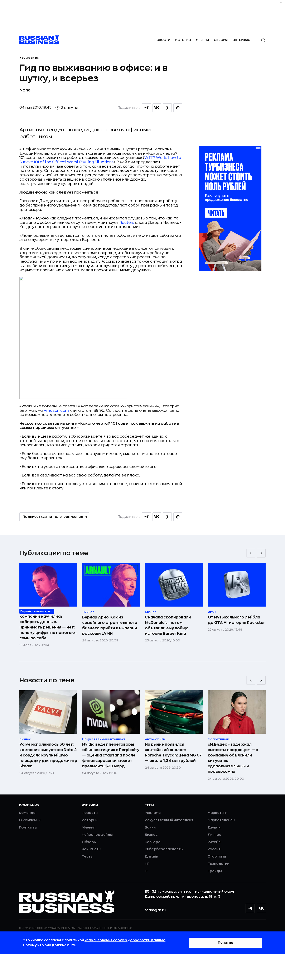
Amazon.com (56, 410)
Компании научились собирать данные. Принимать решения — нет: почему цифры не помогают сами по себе (48, 627)
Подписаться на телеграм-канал (53, 516)
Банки (150, 827)
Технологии (218, 863)
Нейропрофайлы (97, 834)
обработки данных (147, 940)
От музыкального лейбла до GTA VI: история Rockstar (236, 620)
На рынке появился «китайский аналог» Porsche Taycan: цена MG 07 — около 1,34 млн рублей (173, 752)
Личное (214, 834)
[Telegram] (250, 908)
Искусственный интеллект (169, 820)
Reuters (127, 222)
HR (147, 863)
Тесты (87, 856)
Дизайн (151, 856)
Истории (183, 39)
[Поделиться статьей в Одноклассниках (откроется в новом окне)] (167, 107)
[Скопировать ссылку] (177, 107)
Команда (27, 813)
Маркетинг (217, 813)
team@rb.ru (155, 910)
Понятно (225, 942)
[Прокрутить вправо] (261, 553)
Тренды (215, 871)
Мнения (202, 39)
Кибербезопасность (164, 849)
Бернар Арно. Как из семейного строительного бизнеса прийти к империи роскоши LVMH (109, 625)
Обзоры (221, 39)
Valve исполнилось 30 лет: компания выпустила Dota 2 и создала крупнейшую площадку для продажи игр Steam (48, 755)
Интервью (241, 39)
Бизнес (151, 834)
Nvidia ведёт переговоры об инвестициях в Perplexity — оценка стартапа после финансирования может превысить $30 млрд (110, 755)
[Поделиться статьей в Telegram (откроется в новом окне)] (146, 107)
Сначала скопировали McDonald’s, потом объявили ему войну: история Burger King (168, 625)
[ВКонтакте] (261, 908)
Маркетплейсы (221, 820)
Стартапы (217, 856)
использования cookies (105, 940)
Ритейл (214, 842)
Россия (214, 849)
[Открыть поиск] (263, 39)
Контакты (28, 827)
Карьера (152, 842)
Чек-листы (91, 849)
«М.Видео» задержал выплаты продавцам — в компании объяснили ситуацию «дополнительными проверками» (233, 757)
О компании (29, 820)
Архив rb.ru (29, 58)
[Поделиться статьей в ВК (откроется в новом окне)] (157, 107)
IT (146, 871)
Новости (162, 39)
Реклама (153, 813)
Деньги (214, 827)
